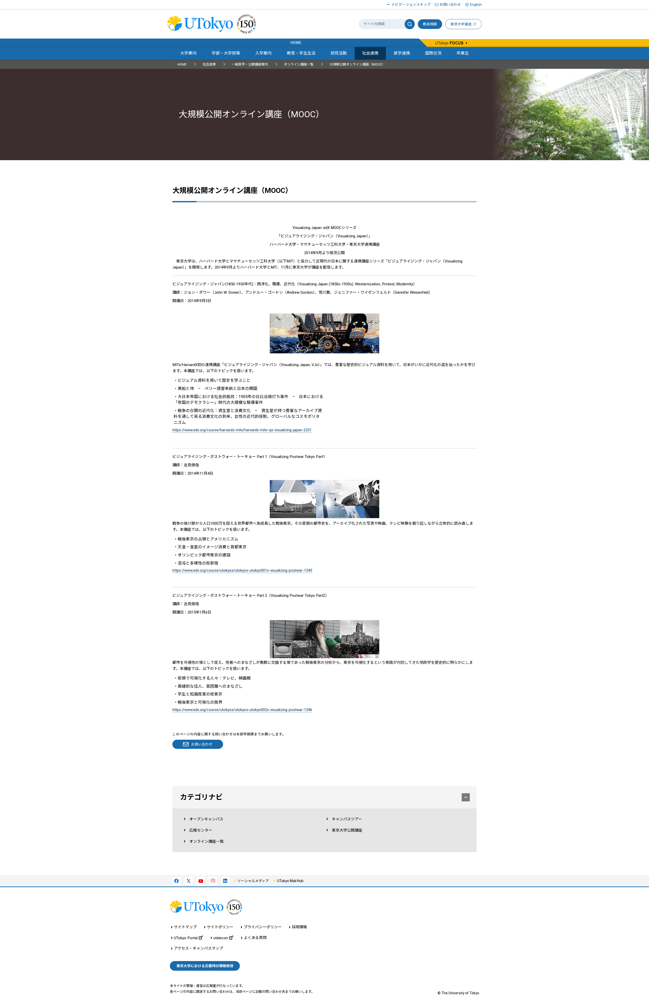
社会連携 (370, 53)
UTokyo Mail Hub (290, 881)
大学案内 (188, 53)
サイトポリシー (220, 927)
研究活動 (339, 53)
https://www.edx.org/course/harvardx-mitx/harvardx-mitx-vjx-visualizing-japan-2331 (242, 430)
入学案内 (263, 53)
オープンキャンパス (206, 819)
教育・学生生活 (301, 53)
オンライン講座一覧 (299, 64)
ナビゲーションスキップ (410, 4)
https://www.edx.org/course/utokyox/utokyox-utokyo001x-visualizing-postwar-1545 (242, 570)
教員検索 (430, 24)
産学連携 (402, 53)
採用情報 (299, 927)
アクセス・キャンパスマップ (198, 948)
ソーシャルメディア (253, 881)
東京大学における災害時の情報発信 (204, 966)
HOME (182, 64)
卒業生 (463, 53)
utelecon (220, 938)
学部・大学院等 (226, 53)
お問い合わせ (450, 4)
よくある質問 (255, 938)
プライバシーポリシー (263, 927)
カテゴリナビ (201, 797)
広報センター (200, 830)
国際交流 (433, 53)
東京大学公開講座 (347, 830)
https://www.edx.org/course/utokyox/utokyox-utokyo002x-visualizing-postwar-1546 (242, 709)
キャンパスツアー (347, 819)
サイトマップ (185, 927)
